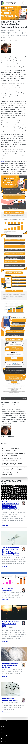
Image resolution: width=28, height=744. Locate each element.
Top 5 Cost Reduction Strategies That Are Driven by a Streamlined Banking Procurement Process (10, 551)
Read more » (6, 525)
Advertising (4, 730)
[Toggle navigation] (24, 3)
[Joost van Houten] (23, 624)
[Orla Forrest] (6, 48)
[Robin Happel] (23, 665)
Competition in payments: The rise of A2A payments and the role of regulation (14, 469)
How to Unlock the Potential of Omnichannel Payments (11, 449)
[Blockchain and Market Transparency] (14, 689)
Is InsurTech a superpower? (7, 589)
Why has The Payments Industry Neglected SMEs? (11, 473)
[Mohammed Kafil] (23, 551)
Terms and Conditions (6, 736)
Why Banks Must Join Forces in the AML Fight (10, 624)
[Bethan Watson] (23, 700)
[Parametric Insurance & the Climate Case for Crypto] (14, 654)
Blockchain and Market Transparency (10, 699)
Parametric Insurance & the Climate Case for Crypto (10, 665)
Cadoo (3, 161)
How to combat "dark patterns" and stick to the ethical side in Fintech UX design (10, 505)
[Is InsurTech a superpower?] (14, 579)
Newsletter (3, 723)
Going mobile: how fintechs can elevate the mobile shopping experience (13, 454)
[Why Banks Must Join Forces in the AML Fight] (14, 612)
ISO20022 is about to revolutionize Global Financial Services (12, 464)
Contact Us (3, 742)
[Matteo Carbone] (23, 590)
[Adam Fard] (23, 505)
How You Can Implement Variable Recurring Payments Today (11, 459)
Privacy (3, 739)
